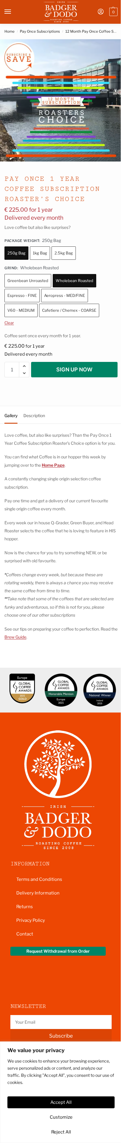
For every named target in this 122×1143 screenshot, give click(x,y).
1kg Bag (40, 253)
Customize (61, 1117)
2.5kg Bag (63, 253)
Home (9, 31)
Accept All (61, 1102)
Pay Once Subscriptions (40, 31)
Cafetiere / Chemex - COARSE (69, 310)
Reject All (61, 1132)
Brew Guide (15, 636)
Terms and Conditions (39, 879)
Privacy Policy (30, 920)
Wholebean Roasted (74, 280)
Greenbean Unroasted (27, 280)
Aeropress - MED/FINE (64, 295)
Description (34, 415)
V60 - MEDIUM (21, 310)
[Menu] (13, 11)
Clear (9, 322)
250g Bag (16, 253)
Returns (24, 906)
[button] (113, 12)
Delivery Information (38, 893)
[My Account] (100, 12)
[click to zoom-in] (61, 100)
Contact (24, 934)
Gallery (10, 415)
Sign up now (74, 369)
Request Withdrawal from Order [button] (58, 951)
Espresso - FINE (22, 295)
